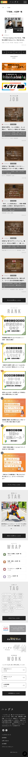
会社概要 (4, 743)
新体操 (20, 597)
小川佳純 (5, 605)
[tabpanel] (14, 514)
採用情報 (4, 737)
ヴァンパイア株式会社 (8, 602)
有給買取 (11, 608)
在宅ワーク (5, 611)
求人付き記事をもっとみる (14, 300)
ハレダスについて (6, 734)
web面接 (9, 599)
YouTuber (17, 602)
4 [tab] (15, 528)
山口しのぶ (12, 605)
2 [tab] (12, 528)
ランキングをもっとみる (14, 484)
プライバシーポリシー (7, 746)
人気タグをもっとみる (14, 618)
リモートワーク (19, 608)
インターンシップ (17, 599)
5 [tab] (16, 528)
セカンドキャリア (7, 594)
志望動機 (20, 594)
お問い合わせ (5, 740)
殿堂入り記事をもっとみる (14, 535)
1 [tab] (11, 528)
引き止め (5, 608)
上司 (11, 611)
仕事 (14, 594)
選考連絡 (19, 605)
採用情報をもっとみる (14, 693)
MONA (4, 597)
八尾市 (14, 597)
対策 (10, 597)
